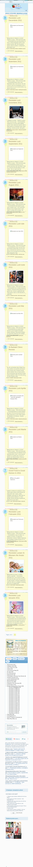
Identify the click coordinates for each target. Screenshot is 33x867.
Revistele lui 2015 (13, 698)
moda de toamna (22, 129)
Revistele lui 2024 (13, 711)
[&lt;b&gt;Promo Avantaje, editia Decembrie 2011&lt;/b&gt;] (17, 828)
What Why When (11, 718)
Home (26, 10)
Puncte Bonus (10, 684)
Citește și (17, 739)
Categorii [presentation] (9, 658)
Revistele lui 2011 (13, 693)
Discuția (9, 739)
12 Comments (11, 380)
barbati (11, 377)
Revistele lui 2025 (13, 713)
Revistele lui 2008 (13, 688)
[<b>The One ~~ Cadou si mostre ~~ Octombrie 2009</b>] (9, 822)
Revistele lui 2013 (13, 695)
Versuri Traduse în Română (13, 717)
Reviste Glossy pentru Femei (14, 686)
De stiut (9, 671)
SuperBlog (9, 714)
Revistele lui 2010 (13, 691)
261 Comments (11, 587)
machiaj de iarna (10, 542)
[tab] (9, 658)
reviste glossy (9, 130)
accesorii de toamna (14, 170)
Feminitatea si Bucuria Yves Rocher (15, 676)
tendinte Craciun (22, 48)
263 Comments (11, 133)
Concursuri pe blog (11, 670)
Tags (24, 739)
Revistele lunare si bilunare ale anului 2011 (16, 555)
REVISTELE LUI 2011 (13, 15)
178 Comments (11, 215)
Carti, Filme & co (11, 667)
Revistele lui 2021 (13, 707)
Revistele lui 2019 (13, 704)
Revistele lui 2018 (13, 703)
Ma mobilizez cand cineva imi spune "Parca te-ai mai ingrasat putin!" (16, 806)
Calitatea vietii (10, 666)
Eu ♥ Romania (10, 673)
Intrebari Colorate (11, 677)
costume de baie (13, 295)
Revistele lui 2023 (13, 710)
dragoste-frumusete (14, 541)
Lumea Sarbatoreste (12, 679)
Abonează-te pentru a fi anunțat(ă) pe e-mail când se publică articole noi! (13, 728)
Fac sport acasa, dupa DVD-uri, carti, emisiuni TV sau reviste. (15, 804)
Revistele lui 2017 (13, 701)
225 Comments (11, 297)
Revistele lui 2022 (13, 708)
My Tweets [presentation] (21, 658)
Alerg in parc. (11, 808)
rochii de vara (21, 254)
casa (11, 501)
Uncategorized (10, 715)
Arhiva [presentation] (14, 658)
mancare (23, 501)
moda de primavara (23, 418)
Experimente (10, 674)
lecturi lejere (12, 584)
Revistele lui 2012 (13, 694)
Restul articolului (18, 51)
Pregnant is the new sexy (13, 683)
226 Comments (11, 92)
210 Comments (11, 50)
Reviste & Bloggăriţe (14, 687)
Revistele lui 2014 (13, 697)
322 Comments (11, 338)
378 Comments (11, 421)
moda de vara (21, 212)
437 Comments (11, 462)
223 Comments (11, 174)
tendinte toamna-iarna (11, 172)
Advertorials (10, 664)
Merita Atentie (10, 680)
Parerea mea (10, 681)
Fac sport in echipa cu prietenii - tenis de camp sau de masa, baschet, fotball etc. (16, 810)
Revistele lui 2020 (13, 705)
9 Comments (10, 503)
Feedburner (8, 744)
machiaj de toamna (23, 89)
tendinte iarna (9, 626)
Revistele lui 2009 (13, 690)
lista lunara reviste (14, 48)
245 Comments (11, 256)
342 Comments (11, 628)
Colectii (9, 669)
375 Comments (11, 544)
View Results (19, 812)
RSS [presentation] (8, 661)
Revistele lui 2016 (13, 700)
